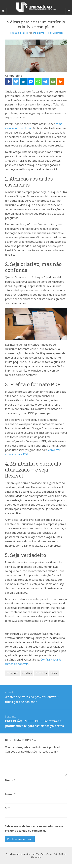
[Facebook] (8, 81)
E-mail (10, 794)
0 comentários (55, 33)
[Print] (60, 81)
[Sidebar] (3, 11)
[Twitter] (16, 81)
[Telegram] (45, 81)
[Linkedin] (23, 81)
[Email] (53, 81)
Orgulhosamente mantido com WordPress (26, 854)
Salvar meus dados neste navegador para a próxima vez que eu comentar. (34, 828)
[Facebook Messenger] (30, 81)
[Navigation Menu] (68, 11)
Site (7, 808)
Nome (10, 780)
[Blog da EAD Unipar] (36, 7)
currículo (41, 673)
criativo (27, 673)
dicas (54, 673)
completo (12, 673)
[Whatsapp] (38, 81)
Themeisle (36, 857)
